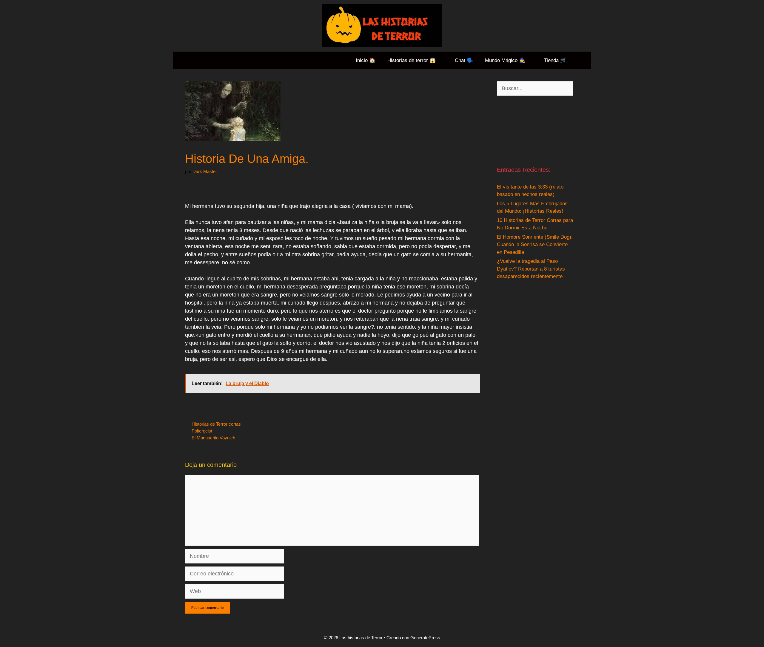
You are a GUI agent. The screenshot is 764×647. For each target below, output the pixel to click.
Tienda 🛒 (555, 60)
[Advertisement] (535, 130)
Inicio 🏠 (365, 60)
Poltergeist (202, 430)
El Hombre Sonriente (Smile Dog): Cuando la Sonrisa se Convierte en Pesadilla (535, 244)
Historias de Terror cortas (216, 424)
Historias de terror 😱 (411, 60)
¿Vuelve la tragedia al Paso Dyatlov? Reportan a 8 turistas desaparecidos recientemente (531, 268)
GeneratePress (425, 637)
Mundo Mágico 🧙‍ (505, 60)
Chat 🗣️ (464, 60)
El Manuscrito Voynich (213, 437)
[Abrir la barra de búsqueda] (581, 60)
